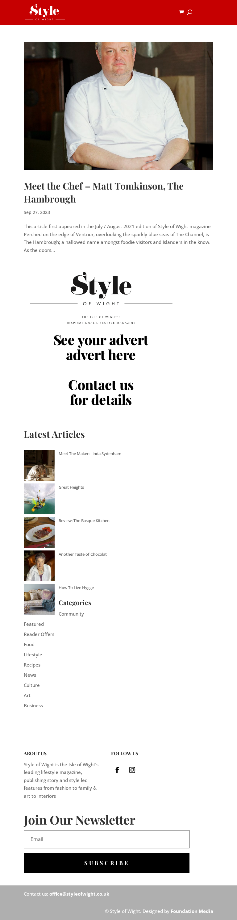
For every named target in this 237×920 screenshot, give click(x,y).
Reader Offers (39, 634)
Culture (32, 685)
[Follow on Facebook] (117, 770)
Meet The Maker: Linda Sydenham (90, 453)
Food (29, 644)
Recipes (32, 665)
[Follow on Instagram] (132, 770)
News (30, 675)
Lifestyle (33, 654)
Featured (34, 624)
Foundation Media (192, 911)
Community (71, 614)
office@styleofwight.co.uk (79, 894)
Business (33, 705)
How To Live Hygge (76, 587)
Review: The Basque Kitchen (84, 520)
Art (27, 695)
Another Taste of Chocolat (83, 554)
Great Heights (71, 487)
